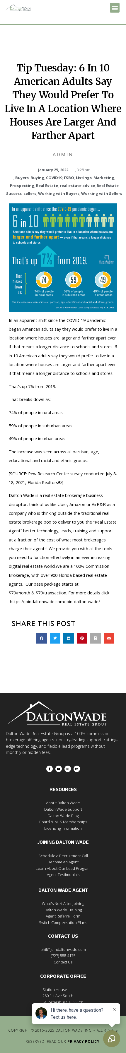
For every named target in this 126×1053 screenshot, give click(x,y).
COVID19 (54, 177)
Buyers (22, 177)
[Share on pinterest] (82, 638)
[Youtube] (58, 769)
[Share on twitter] (55, 638)
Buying (37, 177)
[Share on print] (95, 638)
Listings (84, 177)
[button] (115, 8)
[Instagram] (67, 769)
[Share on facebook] (41, 638)
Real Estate (47, 185)
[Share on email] (109, 638)
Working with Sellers (101, 193)
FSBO (69, 177)
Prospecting (22, 185)
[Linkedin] (77, 769)
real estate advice (77, 185)
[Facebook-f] (49, 769)
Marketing (103, 177)
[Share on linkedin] (68, 638)
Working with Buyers (58, 193)
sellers (29, 193)
